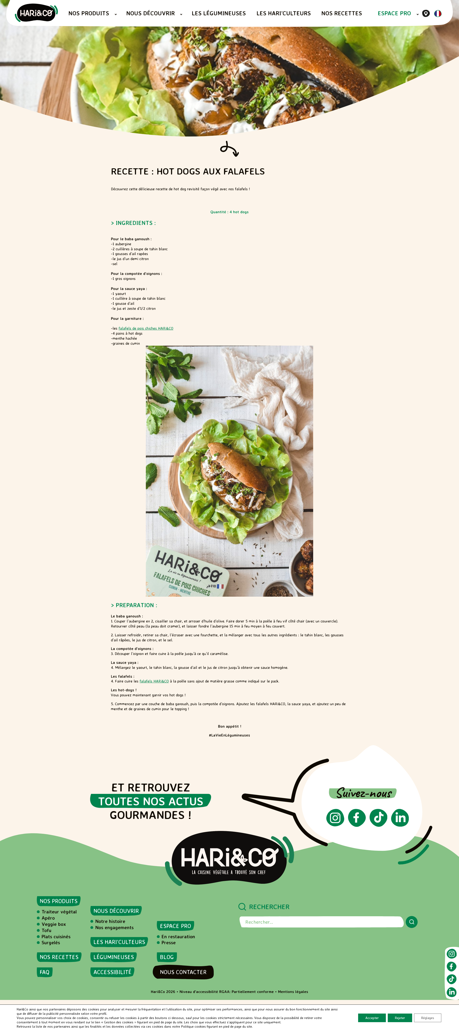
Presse (169, 942)
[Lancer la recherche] (412, 922)
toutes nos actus (150, 801)
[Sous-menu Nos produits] (116, 14)
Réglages (427, 1018)
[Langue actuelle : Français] (438, 15)
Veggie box (54, 924)
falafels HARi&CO (154, 681)
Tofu (46, 930)
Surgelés (51, 942)
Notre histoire (110, 921)
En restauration (178, 936)
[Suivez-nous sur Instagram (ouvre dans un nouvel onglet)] (335, 825)
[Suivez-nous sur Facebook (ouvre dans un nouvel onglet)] (357, 825)
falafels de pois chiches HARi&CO (146, 328)
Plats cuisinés (56, 936)
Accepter (372, 1018)
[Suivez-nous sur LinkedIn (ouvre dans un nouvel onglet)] (400, 825)
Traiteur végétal (59, 912)
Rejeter (400, 1018)
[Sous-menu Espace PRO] (418, 14)
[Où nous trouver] (426, 13)
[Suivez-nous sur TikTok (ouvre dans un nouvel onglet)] (378, 825)
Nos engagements (114, 927)
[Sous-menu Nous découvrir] (181, 14)
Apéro (48, 918)
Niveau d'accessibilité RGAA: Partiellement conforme (227, 991)
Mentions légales (293, 991)
